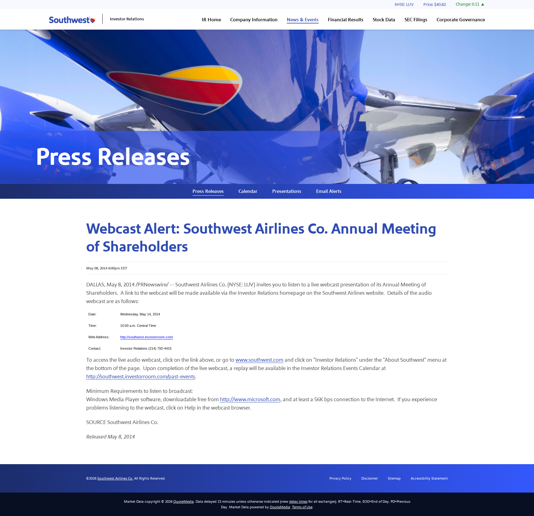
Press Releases (208, 191)
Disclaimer (369, 478)
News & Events (303, 20)
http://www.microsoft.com (250, 399)
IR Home (211, 20)
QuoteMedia (183, 501)
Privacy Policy (340, 478)
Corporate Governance (461, 20)
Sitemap (394, 478)
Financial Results (345, 20)
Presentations (286, 191)
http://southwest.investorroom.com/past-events (140, 376)
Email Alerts (328, 191)
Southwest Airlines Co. (115, 478)
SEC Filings (416, 20)
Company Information (254, 20)
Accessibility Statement (429, 478)
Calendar (248, 191)
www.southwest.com (259, 360)
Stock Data (384, 20)
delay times (298, 501)
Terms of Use (302, 507)
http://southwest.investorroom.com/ (146, 337)
